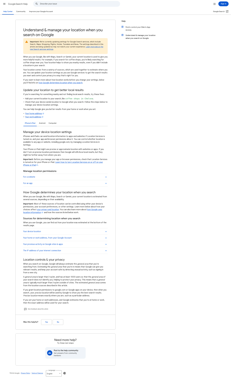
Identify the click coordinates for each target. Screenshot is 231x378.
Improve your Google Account (41, 11)
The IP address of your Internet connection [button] (42, 250)
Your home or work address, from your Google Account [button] (47, 238)
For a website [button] (29, 177)
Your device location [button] (32, 231)
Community (21, 11)
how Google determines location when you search (61, 83)
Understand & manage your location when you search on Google (140, 36)
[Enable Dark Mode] (64, 373)
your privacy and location (48, 209)
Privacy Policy (25, 373)
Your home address (33, 113)
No (58, 322)
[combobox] (80, 4)
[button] (4, 4)
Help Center (8, 11)
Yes (46, 322)
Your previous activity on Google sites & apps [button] (43, 244)
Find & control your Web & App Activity (138, 28)
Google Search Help (18, 4)
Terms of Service (37, 373)
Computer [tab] (53, 123)
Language (51, 370)
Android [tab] (42, 123)
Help (124, 21)
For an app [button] (27, 183)
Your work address (33, 117)
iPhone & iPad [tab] (30, 123)
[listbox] (54, 373)
